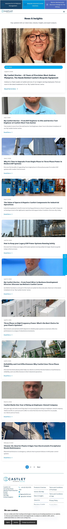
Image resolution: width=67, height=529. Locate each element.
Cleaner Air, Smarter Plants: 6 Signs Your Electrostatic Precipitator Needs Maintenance (32, 447)
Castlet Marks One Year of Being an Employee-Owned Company (31, 405)
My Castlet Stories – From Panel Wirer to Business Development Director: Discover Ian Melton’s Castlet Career (31, 283)
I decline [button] (16, 522)
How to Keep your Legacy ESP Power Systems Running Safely (29, 243)
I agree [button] (8, 522)
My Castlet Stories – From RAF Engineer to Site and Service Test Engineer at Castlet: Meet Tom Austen (31, 121)
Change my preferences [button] (28, 522)
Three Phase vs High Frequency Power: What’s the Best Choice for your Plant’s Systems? (31, 324)
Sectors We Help (39, 492)
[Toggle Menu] (64, 11)
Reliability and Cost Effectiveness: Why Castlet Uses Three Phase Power (31, 365)
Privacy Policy (53, 500)
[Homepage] (7, 11)
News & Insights (38, 496)
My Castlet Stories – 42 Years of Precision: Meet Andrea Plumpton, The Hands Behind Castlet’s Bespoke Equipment (31, 76)
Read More (7, 132)
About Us (37, 500)
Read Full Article (10, 89)
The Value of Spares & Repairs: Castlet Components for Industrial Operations (31, 203)
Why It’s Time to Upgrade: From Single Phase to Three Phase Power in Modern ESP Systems (33, 162)
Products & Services (40, 487)
